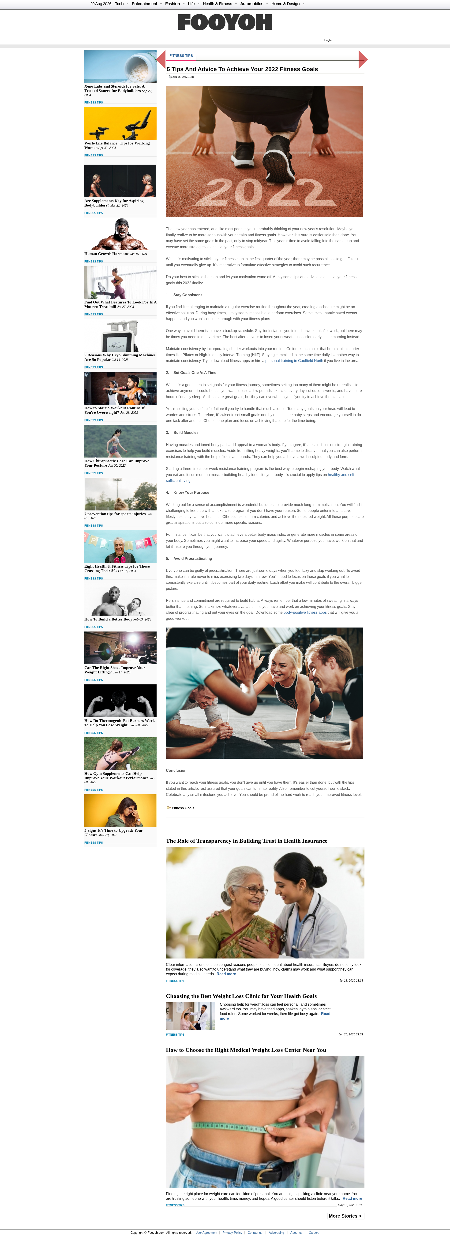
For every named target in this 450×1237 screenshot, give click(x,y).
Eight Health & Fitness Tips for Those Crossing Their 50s (117, 568)
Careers (314, 1232)
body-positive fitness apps (305, 612)
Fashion (172, 3)
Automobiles (251, 3)
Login (328, 40)
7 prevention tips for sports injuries (115, 514)
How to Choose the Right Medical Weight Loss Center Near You (246, 1050)
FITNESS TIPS (93, 102)
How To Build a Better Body (108, 619)
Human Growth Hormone (106, 253)
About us (296, 1232)
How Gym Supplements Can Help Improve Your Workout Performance (116, 775)
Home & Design (285, 3)
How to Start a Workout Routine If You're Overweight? (114, 410)
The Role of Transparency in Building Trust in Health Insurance (246, 841)
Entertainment (144, 3)
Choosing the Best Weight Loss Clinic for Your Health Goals (241, 996)
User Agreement (206, 1232)
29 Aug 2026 (100, 3)
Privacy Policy (232, 1232)
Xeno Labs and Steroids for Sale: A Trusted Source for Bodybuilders (114, 88)
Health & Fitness (217, 3)
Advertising (276, 1232)
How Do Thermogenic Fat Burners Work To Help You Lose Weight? (119, 722)
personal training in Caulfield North (294, 361)
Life (191, 3)
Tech (119, 3)
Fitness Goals (183, 808)
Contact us (255, 1232)
